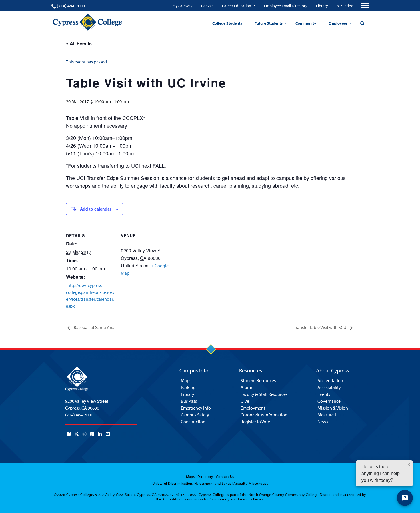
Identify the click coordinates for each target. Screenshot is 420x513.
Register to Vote (255, 421)
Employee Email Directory (285, 5)
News (322, 421)
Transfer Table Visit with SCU (320, 327)
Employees (338, 23)
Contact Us (225, 476)
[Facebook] (69, 434)
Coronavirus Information (264, 415)
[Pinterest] (92, 434)
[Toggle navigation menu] (365, 5)
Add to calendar (95, 209)
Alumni (248, 387)
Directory (205, 476)
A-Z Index (345, 5)
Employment (253, 408)
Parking (188, 387)
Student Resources (258, 380)
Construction (193, 421)
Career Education (237, 5)
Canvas (207, 5)
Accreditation (330, 380)
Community (306, 23)
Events (323, 394)
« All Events (79, 43)
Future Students (269, 23)
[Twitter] (76, 434)
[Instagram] (85, 434)
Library (322, 5)
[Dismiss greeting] (409, 464)
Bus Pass (189, 401)
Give (245, 401)
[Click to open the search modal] (362, 23)
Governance (329, 401)
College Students (227, 23)
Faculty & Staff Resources (264, 394)
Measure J (326, 415)
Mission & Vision (332, 408)
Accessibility (329, 387)
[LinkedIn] (100, 434)
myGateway (182, 5)
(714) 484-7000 (71, 6)
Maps (186, 380)
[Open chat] (405, 498)
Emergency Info (196, 408)
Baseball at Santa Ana (94, 327)
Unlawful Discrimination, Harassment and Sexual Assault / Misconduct (210, 483)
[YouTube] (108, 434)
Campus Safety (195, 415)
